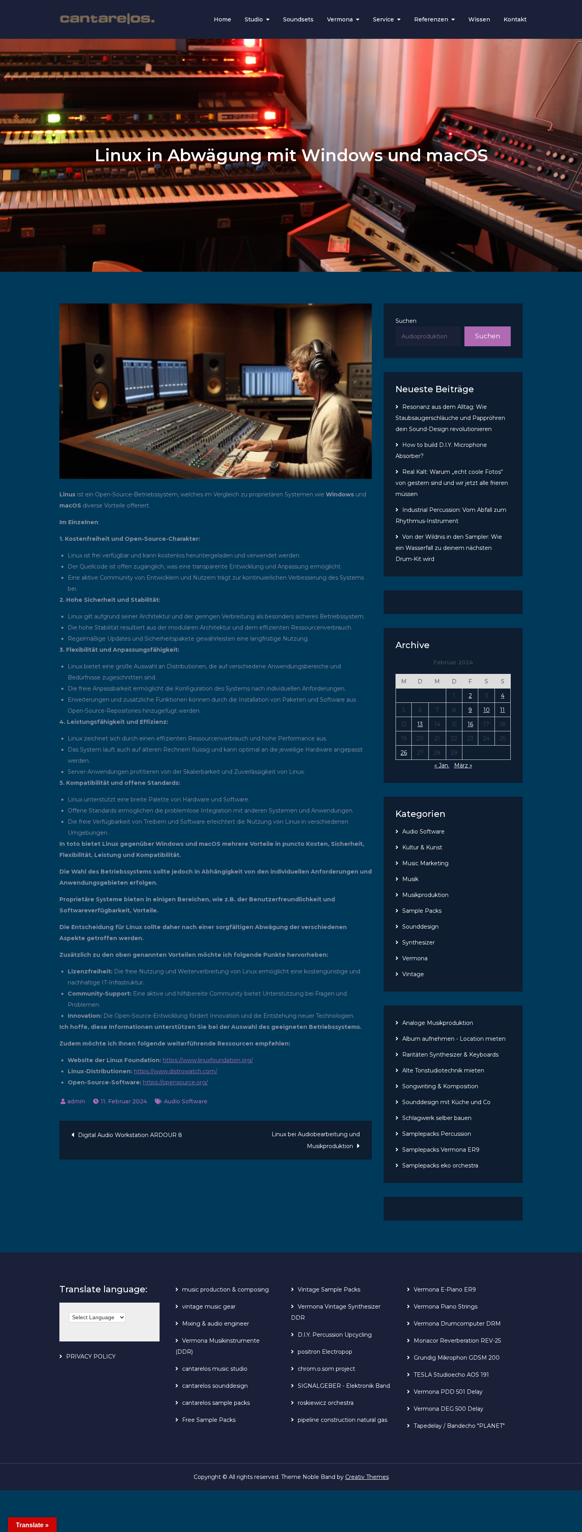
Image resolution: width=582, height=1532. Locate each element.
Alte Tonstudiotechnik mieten (443, 1070)
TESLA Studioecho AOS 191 (451, 1374)
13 (420, 724)
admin (76, 1101)
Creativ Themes (367, 1476)
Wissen (479, 19)
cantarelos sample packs (216, 1402)
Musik (410, 879)
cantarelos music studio (214, 1368)
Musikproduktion (425, 895)
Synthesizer (418, 942)
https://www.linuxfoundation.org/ (208, 1060)
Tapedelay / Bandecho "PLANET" (459, 1425)
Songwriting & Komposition (440, 1086)
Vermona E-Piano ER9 (445, 1289)
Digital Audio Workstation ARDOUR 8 (130, 1135)
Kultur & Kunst (422, 847)
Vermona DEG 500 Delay (448, 1408)
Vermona (340, 19)
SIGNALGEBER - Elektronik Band (344, 1385)
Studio (254, 19)
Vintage (413, 974)
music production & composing (225, 1289)
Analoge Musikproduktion (437, 1022)
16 (470, 724)
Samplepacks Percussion (436, 1133)
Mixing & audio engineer (215, 1323)
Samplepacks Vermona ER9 (440, 1149)
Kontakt (515, 19)
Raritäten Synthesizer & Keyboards (450, 1054)
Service (383, 19)
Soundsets (298, 19)
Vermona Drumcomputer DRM (457, 1323)
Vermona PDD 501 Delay (448, 1391)
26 (404, 752)
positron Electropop (325, 1351)
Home (222, 19)
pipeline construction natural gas (342, 1419)
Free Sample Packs (209, 1419)
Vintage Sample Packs (329, 1289)
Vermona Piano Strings (445, 1306)
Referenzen (431, 19)
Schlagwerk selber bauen (437, 1118)
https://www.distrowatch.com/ (175, 1071)
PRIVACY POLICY (91, 1356)
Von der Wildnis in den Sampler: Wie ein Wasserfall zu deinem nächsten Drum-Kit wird (449, 548)
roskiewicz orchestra (326, 1402)
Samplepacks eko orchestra (440, 1165)
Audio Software (185, 1101)
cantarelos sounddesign (215, 1385)
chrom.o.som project (326, 1368)
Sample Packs (421, 910)
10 (486, 710)
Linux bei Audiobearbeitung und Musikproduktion (316, 1140)
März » (463, 765)
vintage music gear (209, 1306)
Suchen (406, 320)
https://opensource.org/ (175, 1082)
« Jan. (441, 765)
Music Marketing (425, 863)
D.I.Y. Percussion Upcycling (335, 1334)
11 (502, 710)
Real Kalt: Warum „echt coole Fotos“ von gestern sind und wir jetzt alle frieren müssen (452, 483)
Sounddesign (420, 926)
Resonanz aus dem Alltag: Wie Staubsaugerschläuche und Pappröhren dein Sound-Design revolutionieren (450, 418)
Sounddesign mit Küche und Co (446, 1102)
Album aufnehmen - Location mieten (454, 1038)
